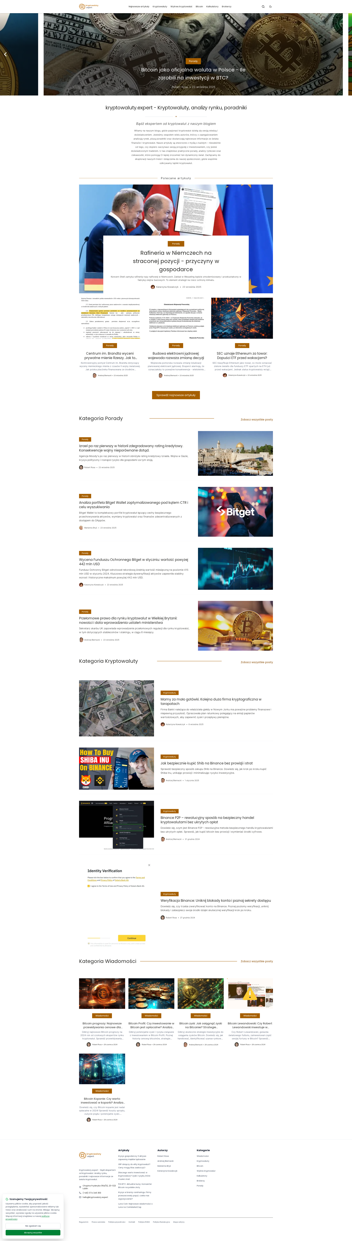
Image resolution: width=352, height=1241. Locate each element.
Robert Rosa (163, 1156)
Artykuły (123, 1150)
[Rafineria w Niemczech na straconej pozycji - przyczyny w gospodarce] (176, 239)
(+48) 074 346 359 (92, 1192)
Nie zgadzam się (33, 1226)
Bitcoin (199, 6)
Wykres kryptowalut (181, 6)
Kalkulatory (212, 6)
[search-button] (263, 6)
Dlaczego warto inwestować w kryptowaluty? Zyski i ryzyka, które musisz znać (134, 1176)
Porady (176, 61)
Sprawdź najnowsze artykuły (176, 395)
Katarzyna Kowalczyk (167, 1171)
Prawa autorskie (98, 1222)
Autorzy (162, 1150)
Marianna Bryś (164, 1166)
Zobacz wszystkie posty (257, 419)
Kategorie (203, 1150)
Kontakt (132, 1222)
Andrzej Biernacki (165, 1161)
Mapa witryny (179, 1222)
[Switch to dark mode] (270, 6)
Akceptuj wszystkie (33, 1232)
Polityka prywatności (116, 1222)
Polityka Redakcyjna (161, 1222)
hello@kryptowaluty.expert (95, 1197)
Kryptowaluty (160, 6)
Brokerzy (226, 6)
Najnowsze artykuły (139, 6)
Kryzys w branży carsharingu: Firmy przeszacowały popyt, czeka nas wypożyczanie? (134, 1195)
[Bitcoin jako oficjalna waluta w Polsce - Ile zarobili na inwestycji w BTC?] (176, 54)
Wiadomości (102, 1015)
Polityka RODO (144, 1222)
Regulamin (83, 1222)
